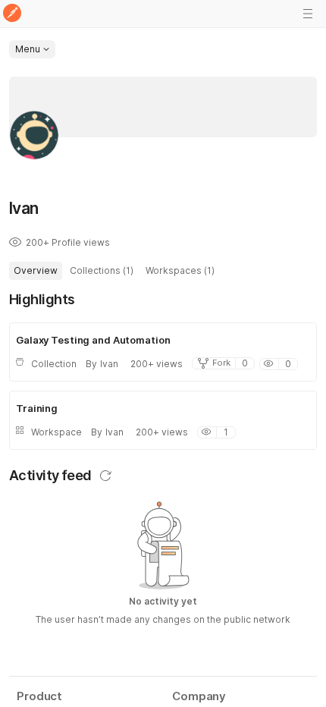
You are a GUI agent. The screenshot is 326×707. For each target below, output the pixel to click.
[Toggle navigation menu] (308, 14)
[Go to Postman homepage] (12, 14)
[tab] (35, 271)
